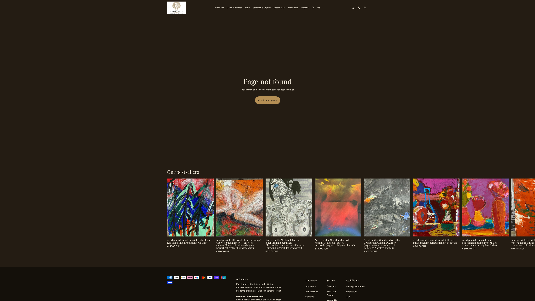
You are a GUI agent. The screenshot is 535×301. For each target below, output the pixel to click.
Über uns (331, 286)
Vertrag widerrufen (355, 286)
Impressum (351, 291)
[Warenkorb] (365, 8)
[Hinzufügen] (209, 232)
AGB (348, 296)
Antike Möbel (311, 291)
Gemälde (309, 296)
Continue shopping (267, 100)
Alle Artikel (310, 286)
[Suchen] (353, 8)
